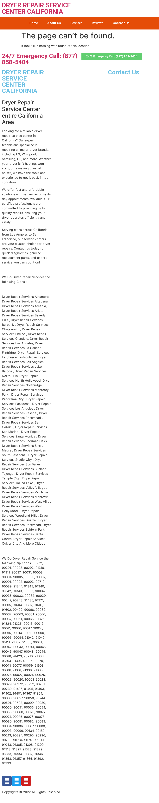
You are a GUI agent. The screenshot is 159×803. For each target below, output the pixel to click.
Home (33, 23)
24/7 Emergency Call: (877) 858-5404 (39, 59)
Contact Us (121, 23)
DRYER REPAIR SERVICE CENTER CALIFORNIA (36, 8)
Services (76, 23)
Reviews (97, 23)
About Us (54, 23)
